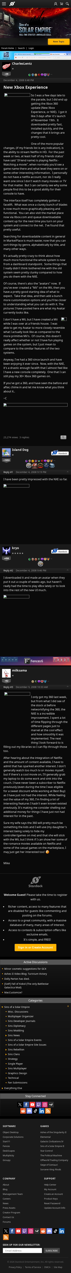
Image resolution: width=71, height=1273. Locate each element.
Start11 (6, 1141)
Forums (7, 1221)
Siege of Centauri (49, 1164)
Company (9, 1178)
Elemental (45, 1136)
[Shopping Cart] (61, 4)
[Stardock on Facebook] (26, 1104)
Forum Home (7, 48)
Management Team (13, 1194)
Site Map (58, 1267)
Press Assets (9, 1207)
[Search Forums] (67, 4)
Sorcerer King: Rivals (50, 1169)
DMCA (47, 1267)
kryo (15, 548)
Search (21, 48)
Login (31, 48)
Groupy (7, 1160)
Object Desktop (11, 1132)
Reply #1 (8, 472)
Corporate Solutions (13, 1136)
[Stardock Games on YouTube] (32, 1104)
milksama (19, 670)
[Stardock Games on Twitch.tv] (39, 1104)
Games (44, 1126)
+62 (6, 680)
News (5, 1203)
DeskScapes (9, 1150)
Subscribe (51, 1250)
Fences (6, 1146)
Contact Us (8, 1217)
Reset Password (52, 1203)
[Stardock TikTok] (35, 1111)
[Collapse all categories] (68, 1006)
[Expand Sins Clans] (6, 1054)
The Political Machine (51, 1155)
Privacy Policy (15, 1267)
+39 (6, 73)
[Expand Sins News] (6, 1035)
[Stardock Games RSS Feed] (48, 1111)
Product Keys (51, 1198)
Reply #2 (8, 570)
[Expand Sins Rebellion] (6, 1050)
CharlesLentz (22, 63)
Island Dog (20, 450)
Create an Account (53, 1194)
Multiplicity (8, 1155)
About (6, 1184)
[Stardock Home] (12, 4)
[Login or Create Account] (55, 4)
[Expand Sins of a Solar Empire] (2, 1007)
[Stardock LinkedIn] (42, 1111)
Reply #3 (8, 687)
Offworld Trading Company (54, 1160)
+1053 (6, 460)
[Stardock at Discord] (29, 1111)
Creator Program (11, 1212)
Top (68, 472)
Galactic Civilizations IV (51, 1141)
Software (9, 1126)
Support (50, 1178)
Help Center (50, 1184)
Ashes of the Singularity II (53, 1132)
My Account (50, 1189)
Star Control (46, 1150)
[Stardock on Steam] (51, 1104)
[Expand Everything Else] (2, 1088)
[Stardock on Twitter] (20, 1104)
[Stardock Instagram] (45, 1104)
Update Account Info (54, 1207)
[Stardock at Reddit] (23, 1111)
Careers (7, 1198)
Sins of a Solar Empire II (52, 1146)
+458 (6, 558)
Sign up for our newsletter (21, 1244)
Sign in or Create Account (35, 947)
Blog (5, 1189)
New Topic (58, 41)
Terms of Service (33, 1267)
